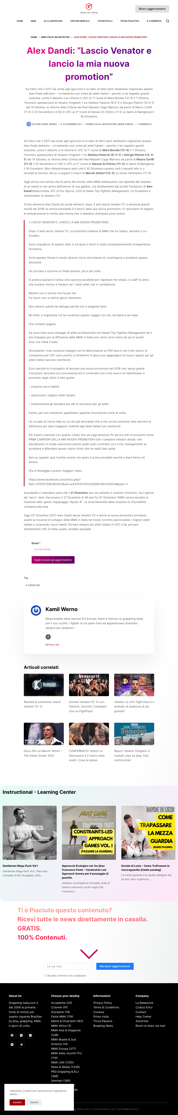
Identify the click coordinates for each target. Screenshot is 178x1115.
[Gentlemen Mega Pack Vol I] (30, 833)
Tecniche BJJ (105, 21)
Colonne (56, 1007)
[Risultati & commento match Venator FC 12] (44, 685)
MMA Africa (59, 1025)
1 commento (144, 124)
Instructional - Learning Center (39, 792)
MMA (33, 21)
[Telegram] (21, 1044)
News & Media (125, 124)
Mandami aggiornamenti (115, 966)
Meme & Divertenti (63, 1021)
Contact (141, 1012)
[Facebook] (12, 1035)
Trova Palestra (129, 21)
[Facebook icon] (48, 637)
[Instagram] (30, 1035)
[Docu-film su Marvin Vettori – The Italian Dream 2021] (44, 734)
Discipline (57, 1012)
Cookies (98, 1012)
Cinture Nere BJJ (80, 21)
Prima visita (101, 1016)
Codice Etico (144, 1007)
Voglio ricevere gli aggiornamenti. (53, 559)
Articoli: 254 (52, 644)
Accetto (17, 1102)
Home (20, 21)
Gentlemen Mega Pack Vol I (20, 865)
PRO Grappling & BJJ (65, 1071)
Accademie (58, 1003)
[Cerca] (167, 20)
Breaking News (103, 1025)
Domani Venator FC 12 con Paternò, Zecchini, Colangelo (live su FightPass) (88, 706)
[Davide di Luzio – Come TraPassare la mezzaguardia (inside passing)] (148, 833)
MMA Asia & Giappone (66, 1030)
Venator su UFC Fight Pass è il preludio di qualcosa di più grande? (134, 706)
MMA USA (57, 1062)
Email (36, 543)
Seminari (56, 1080)
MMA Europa (59, 1048)
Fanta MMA (58, 1016)
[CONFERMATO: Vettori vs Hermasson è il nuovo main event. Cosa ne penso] (89, 734)
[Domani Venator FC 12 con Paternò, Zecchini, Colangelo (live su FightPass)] (89, 685)
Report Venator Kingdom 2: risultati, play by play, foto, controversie (132, 755)
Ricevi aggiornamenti (152, 8)
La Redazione (144, 1003)
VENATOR (33, 585)
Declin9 (34, 1102)
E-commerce (154, 21)
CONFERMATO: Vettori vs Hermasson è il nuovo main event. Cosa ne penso (87, 755)
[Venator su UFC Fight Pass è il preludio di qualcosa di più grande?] (134, 685)
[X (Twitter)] (21, 1035)
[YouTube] (12, 1044)
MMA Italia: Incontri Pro (102, 124)
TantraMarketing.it (127, 1109)
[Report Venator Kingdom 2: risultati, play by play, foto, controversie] (134, 734)
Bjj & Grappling (53, 21)
